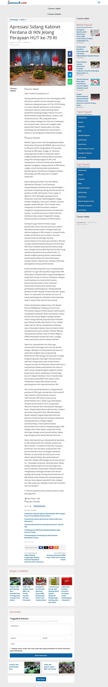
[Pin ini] (70, 68)
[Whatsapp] (70, 82)
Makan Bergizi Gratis (86, 149)
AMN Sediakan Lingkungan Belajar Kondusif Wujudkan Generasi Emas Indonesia (34, 557)
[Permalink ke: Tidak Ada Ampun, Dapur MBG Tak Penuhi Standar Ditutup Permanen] (28, 581)
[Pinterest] (51, 547)
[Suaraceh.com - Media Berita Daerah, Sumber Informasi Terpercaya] (17, 2)
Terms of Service (82, 224)
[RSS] (56, 547)
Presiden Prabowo (85, 153)
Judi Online (82, 157)
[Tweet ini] (70, 61)
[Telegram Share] (70, 75)
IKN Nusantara (39, 506)
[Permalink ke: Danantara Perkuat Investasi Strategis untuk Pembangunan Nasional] (66, 581)
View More (41, 679)
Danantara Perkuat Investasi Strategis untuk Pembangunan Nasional (66, 593)
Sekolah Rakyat (84, 135)
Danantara (82, 144)
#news (80, 122)
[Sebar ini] (70, 54)
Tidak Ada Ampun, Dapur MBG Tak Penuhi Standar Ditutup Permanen (50, 669)
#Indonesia (82, 118)
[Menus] (98, 2)
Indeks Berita (92, 222)
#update (81, 127)
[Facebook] (41, 547)
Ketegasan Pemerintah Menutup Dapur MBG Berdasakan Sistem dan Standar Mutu (41, 593)
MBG (80, 131)
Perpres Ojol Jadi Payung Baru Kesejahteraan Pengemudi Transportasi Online (15, 593)
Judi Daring (82, 140)
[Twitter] (46, 547)
